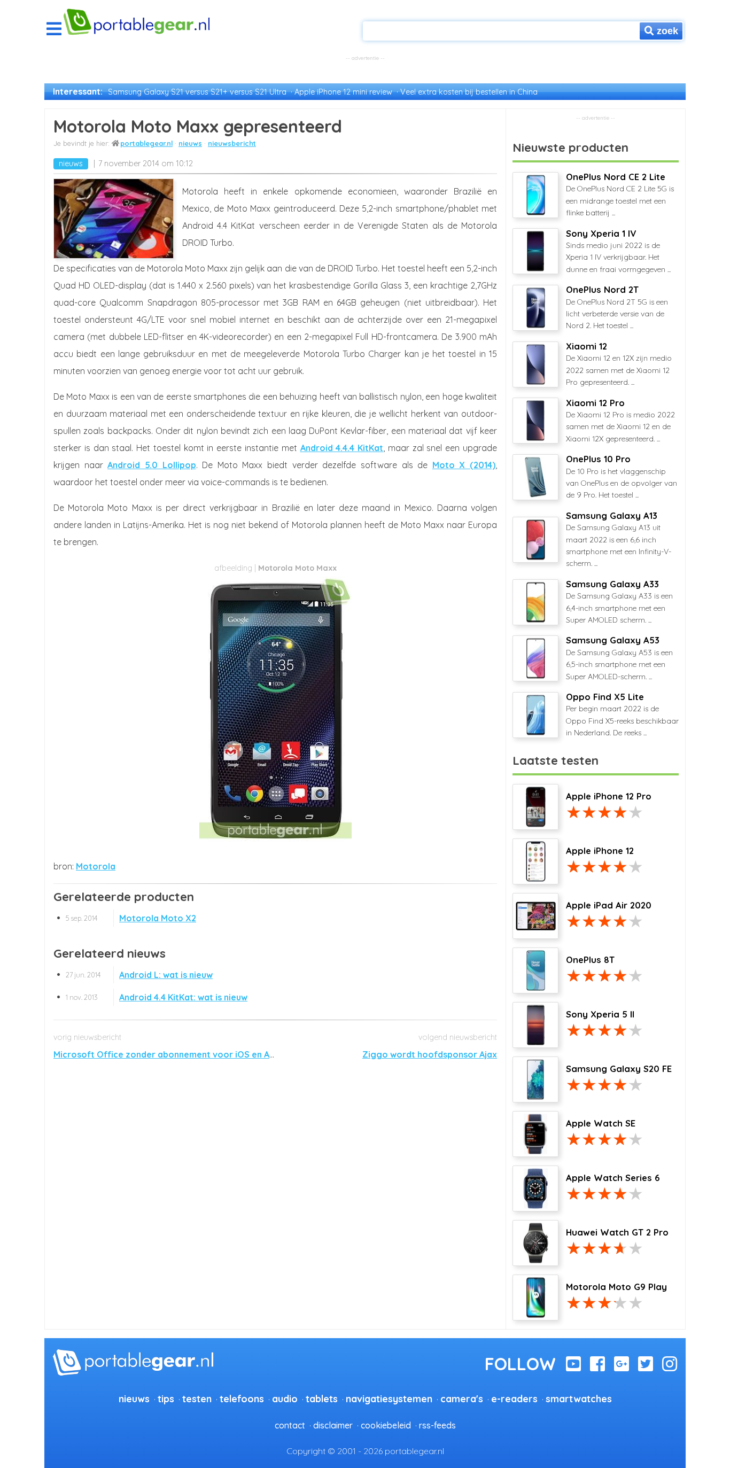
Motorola (95, 866)
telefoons (242, 1398)
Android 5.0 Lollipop (151, 465)
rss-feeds (437, 1425)
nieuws (190, 143)
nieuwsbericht (232, 143)
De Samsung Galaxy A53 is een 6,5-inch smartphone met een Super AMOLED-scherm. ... (619, 658)
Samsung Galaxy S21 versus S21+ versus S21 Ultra (197, 92)
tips (166, 1398)
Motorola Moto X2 (131, 918)
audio (285, 1398)
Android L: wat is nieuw (139, 974)
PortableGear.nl (146, 143)
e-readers (514, 1398)
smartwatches (579, 1398)
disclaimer (333, 1425)
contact (290, 1425)
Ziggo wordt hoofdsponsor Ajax (429, 1054)
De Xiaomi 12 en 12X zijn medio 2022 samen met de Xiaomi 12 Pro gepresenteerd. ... (619, 364)
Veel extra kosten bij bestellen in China (469, 92)
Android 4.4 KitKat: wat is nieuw (156, 997)
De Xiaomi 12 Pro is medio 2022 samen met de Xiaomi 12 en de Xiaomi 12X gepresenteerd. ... (620, 421)
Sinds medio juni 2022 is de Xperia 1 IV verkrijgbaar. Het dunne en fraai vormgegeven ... (618, 251)
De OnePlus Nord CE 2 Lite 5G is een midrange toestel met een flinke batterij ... (620, 195)
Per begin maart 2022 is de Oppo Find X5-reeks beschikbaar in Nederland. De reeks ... (622, 714)
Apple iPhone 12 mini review (343, 92)
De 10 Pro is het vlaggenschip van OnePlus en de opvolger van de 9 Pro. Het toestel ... (621, 477)
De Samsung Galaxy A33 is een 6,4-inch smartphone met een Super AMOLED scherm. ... (619, 602)
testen (197, 1398)
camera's (461, 1398)
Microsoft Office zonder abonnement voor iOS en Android (175, 1054)
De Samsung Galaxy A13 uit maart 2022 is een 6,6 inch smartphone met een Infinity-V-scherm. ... (618, 539)
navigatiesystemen (389, 1398)
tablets (322, 1398)
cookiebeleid (386, 1425)
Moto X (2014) (463, 465)
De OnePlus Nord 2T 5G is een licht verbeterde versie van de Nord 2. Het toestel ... (617, 307)
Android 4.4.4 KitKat (342, 447)
